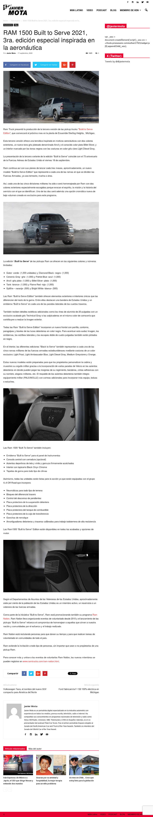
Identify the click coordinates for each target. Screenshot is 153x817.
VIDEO (90, 10)
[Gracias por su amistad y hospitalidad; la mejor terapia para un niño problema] (51, 765)
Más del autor (35, 748)
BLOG (113, 10)
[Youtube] (147, 2)
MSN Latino (76, 10)
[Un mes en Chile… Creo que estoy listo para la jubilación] (84, 765)
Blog (16, 25)
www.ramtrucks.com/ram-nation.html (41, 661)
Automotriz (8, 25)
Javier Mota (11, 53)
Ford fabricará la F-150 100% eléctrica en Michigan (79, 691)
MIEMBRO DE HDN (129, 10)
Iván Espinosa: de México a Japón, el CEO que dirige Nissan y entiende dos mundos (18, 781)
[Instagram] (132, 2)
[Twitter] (142, 2)
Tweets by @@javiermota (117, 61)
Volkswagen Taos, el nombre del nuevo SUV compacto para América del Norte (24, 691)
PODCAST (102, 10)
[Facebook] (128, 2)
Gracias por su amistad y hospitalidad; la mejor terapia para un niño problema (49, 781)
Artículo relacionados (15, 748)
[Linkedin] (137, 2)
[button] (146, 10)
